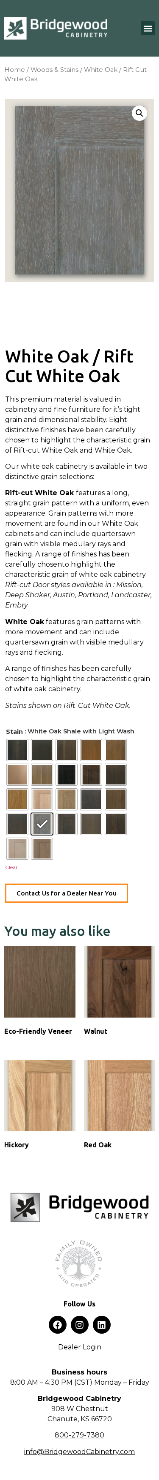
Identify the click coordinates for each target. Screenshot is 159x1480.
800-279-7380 (79, 1435)
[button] (148, 28)
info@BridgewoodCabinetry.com (79, 1452)
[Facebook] (58, 1325)
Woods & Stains (54, 70)
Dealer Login (79, 1347)
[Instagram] (80, 1325)
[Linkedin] (102, 1325)
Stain (14, 732)
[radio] (17, 750)
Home (14, 70)
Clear (11, 867)
